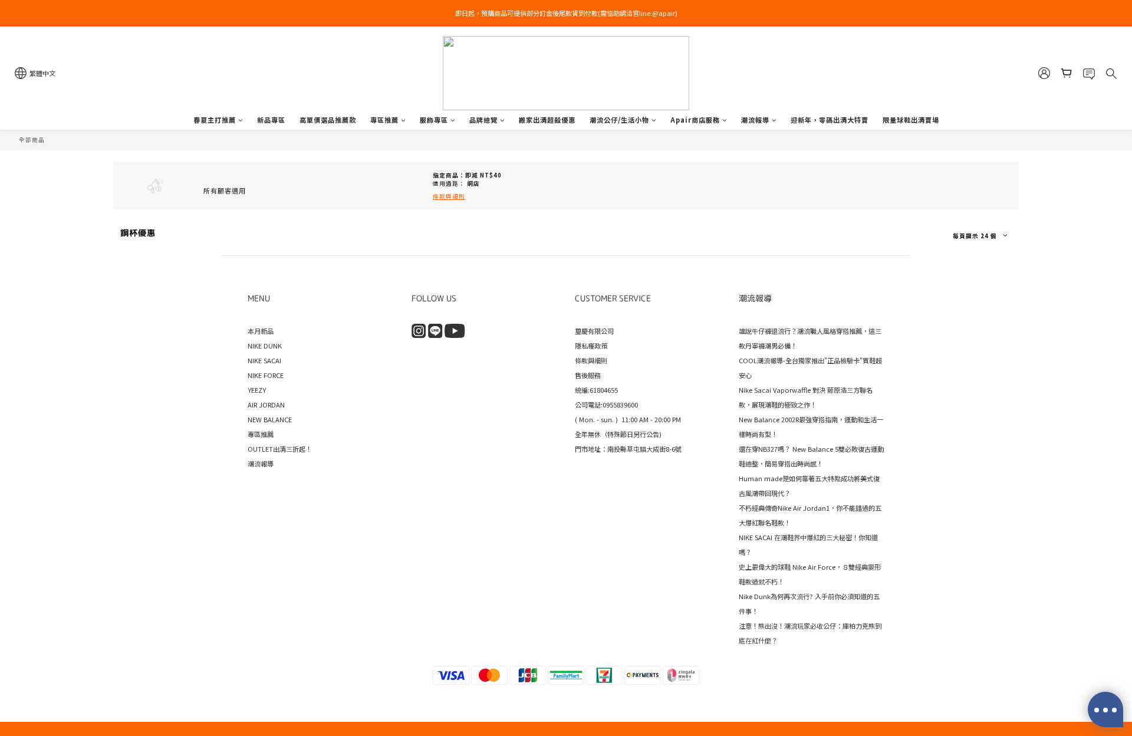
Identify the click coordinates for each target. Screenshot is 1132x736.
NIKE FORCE (266, 375)
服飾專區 (434, 119)
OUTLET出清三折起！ (280, 449)
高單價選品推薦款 (328, 119)
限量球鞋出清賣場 (911, 119)
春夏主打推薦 (214, 119)
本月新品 (261, 331)
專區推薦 (384, 119)
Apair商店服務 (695, 119)
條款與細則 (591, 360)
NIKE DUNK (265, 345)
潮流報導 (755, 119)
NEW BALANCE (270, 419)
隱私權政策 (591, 345)
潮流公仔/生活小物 (619, 119)
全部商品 (32, 140)
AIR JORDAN (266, 404)
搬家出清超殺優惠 (547, 119)
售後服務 (588, 375)
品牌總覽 (483, 119)
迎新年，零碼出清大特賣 (829, 119)
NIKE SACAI (264, 360)
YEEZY (257, 390)
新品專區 (271, 119)
